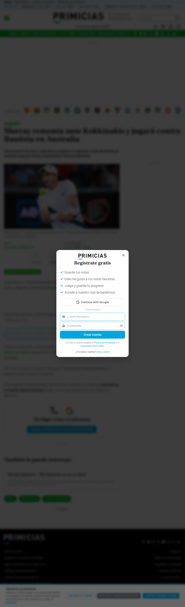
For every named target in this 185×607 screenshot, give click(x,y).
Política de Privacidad (104, 342)
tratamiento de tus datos (92, 346)
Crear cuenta (92, 334)
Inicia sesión (103, 351)
